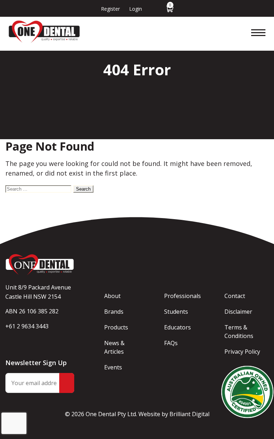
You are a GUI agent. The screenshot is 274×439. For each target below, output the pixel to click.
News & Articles (114, 347)
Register (110, 8)
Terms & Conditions (238, 331)
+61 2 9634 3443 (27, 326)
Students (176, 312)
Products (116, 327)
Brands (113, 312)
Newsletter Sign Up (36, 362)
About (112, 296)
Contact (234, 296)
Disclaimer (238, 312)
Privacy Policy (242, 351)
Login (135, 8)
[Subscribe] (66, 383)
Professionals (182, 296)
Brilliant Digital (189, 414)
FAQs (171, 343)
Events (113, 367)
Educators (177, 327)
